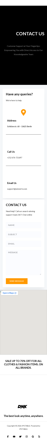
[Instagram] (26, 436)
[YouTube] (14, 436)
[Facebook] (8, 436)
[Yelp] (39, 436)
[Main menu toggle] (42, 3)
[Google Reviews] (33, 436)
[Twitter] (20, 436)
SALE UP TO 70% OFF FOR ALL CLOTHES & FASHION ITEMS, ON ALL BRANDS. (23, 364)
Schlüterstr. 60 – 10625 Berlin (19, 126)
